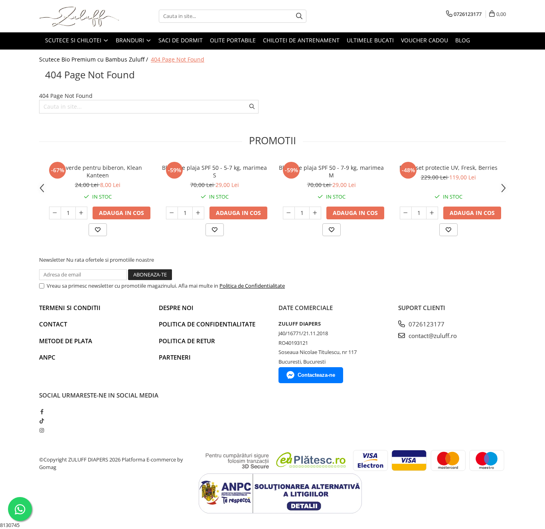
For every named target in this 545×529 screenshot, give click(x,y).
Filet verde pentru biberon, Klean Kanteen (97, 171)
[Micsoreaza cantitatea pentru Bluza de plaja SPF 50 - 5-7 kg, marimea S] (172, 213)
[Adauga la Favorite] (98, 229)
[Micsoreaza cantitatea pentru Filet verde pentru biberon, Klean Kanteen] (55, 213)
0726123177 (425, 324)
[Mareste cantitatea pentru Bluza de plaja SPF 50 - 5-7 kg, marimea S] (198, 213)
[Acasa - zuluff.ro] (79, 16)
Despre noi (176, 308)
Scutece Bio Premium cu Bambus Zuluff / (94, 59)
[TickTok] (41, 420)
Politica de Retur (187, 341)
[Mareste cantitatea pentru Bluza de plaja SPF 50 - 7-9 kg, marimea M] (315, 213)
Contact (53, 324)
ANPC (47, 357)
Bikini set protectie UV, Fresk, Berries (448, 167)
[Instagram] (41, 430)
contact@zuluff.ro (432, 336)
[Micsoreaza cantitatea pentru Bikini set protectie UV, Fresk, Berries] (406, 213)
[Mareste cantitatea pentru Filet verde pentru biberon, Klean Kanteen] (81, 213)
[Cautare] (299, 16)
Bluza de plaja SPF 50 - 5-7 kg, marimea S (214, 171)
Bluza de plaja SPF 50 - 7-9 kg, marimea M (331, 171)
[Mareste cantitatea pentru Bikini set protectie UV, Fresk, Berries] (432, 213)
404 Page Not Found (177, 59)
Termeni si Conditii (70, 308)
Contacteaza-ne (316, 375)
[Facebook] (41, 411)
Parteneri (175, 357)
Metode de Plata (65, 341)
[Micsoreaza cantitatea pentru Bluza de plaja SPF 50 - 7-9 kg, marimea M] (289, 213)
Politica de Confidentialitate (252, 285)
